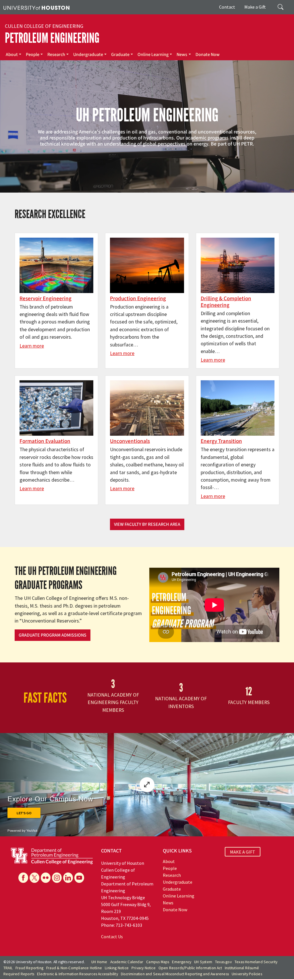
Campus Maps (157, 961)
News (182, 54)
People (32, 54)
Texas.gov (223, 961)
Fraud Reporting (29, 968)
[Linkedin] (68, 878)
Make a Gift (255, 7)
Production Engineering (138, 298)
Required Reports (18, 974)
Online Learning (153, 54)
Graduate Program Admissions (52, 635)
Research (56, 54)
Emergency (181, 961)
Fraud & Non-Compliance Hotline (74, 968)
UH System (203, 961)
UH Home (99, 961)
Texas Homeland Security (256, 961)
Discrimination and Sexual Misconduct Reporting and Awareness (175, 974)
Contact (227, 7)
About (12, 54)
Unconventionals (130, 441)
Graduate (120, 54)
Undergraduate (88, 54)
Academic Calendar (126, 961)
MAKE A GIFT (242, 851)
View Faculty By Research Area (147, 524)
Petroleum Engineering (52, 38)
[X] (34, 878)
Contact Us (112, 936)
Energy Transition (221, 441)
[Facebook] (23, 878)
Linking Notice (117, 968)
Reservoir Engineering (45, 298)
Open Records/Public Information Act (190, 968)
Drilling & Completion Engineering (226, 301)
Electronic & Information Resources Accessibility (77, 974)
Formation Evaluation (45, 441)
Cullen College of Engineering (44, 26)
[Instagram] (57, 878)
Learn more (32, 346)
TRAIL (8, 968)
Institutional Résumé (242, 968)
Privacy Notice (143, 968)
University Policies (247, 974)
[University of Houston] (36, 7)
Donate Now (208, 54)
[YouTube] (79, 878)
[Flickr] (46, 878)
